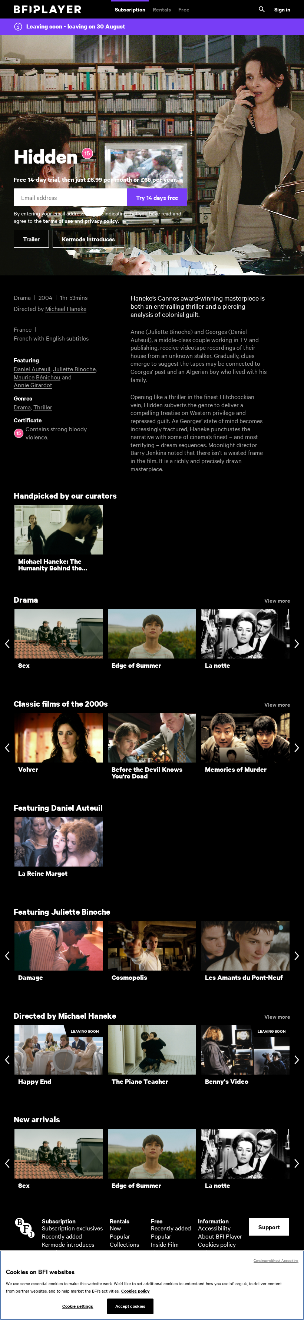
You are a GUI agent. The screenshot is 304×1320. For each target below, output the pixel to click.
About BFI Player (220, 1236)
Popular (120, 1236)
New (115, 1228)
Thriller (42, 407)
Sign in (282, 9)
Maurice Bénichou (37, 377)
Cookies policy (217, 1244)
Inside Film (165, 1244)
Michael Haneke (65, 308)
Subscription (130, 9)
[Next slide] (296, 644)
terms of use (58, 220)
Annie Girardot (33, 385)
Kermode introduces (68, 1244)
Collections (124, 1244)
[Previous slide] (7, 644)
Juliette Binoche (74, 369)
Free (183, 9)
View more (277, 600)
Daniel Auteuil (32, 369)
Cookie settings (77, 1306)
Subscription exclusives (72, 1228)
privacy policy (101, 220)
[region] (152, 1285)
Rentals (162, 9)
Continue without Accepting (276, 1260)
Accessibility (214, 1228)
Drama (22, 407)
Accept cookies (130, 1306)
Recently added (62, 1236)
